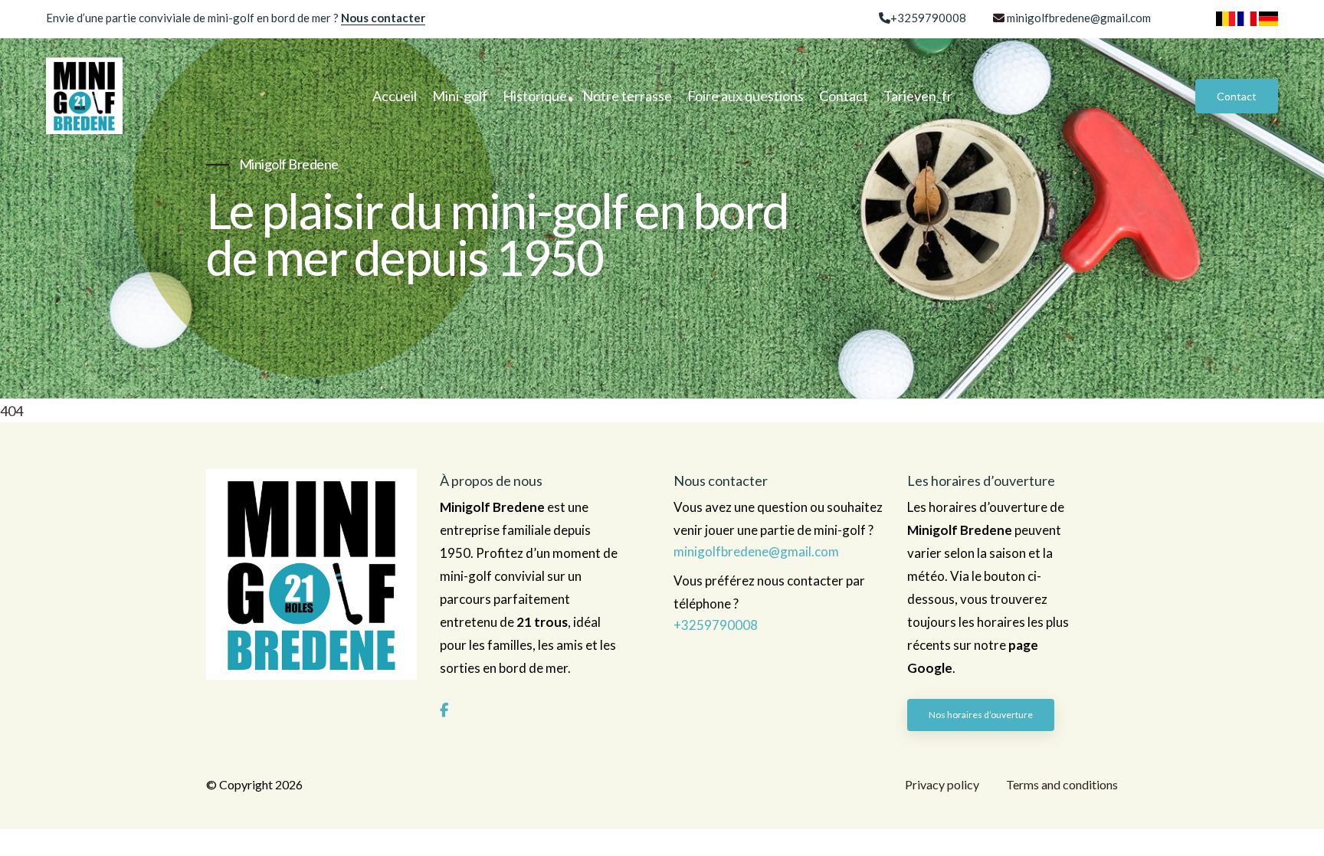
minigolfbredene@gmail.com (1079, 18)
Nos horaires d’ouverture (981, 714)
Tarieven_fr (917, 95)
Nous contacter (383, 18)
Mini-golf (459, 95)
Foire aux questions (745, 95)
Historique (535, 95)
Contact (843, 95)
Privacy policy (942, 784)
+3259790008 (928, 18)
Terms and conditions (1062, 784)
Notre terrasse (627, 95)
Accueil (394, 95)
